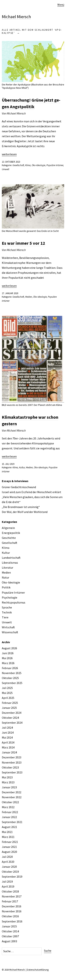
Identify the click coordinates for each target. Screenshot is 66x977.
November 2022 (11, 797)
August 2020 (9, 852)
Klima (28, 165)
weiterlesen (9, 154)
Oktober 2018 (10, 891)
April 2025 (8, 698)
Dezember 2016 (11, 906)
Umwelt (5, 169)
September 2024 (12, 722)
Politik (6, 587)
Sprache (7, 607)
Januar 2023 (9, 787)
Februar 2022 (10, 812)
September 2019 (12, 876)
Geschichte (9, 538)
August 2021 (9, 827)
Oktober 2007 (10, 936)
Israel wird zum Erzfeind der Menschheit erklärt (31, 492)
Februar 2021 (10, 842)
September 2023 (12, 772)
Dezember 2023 (11, 757)
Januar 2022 (9, 817)
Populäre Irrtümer (54, 165)
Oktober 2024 (10, 717)
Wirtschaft (8, 627)
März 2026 (8, 663)
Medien (28, 296)
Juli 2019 (7, 881)
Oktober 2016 (10, 916)
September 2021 (12, 822)
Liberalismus (10, 562)
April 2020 (8, 861)
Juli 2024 (7, 727)
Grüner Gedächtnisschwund (19, 487)
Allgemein (8, 528)
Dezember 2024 (11, 712)
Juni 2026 (8, 653)
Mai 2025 (7, 693)
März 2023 (8, 782)
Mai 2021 (7, 832)
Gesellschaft (18, 165)
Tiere (5, 617)
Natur (5, 577)
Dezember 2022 (11, 792)
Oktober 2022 (10, 802)
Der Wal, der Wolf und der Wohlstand (24, 512)
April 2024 (8, 742)
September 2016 (12, 921)
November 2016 (11, 911)
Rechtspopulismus (13, 602)
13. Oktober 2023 (11, 161)
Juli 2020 (7, 857)
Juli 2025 (7, 688)
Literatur (7, 567)
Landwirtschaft (11, 557)
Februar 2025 (10, 703)
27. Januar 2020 (10, 293)
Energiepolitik (11, 533)
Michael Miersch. (17, 969)
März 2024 (8, 747)
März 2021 (8, 837)
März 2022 (8, 807)
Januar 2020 (9, 866)
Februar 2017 (10, 901)
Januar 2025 (9, 708)
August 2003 (9, 941)
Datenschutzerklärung (38, 969)
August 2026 (9, 648)
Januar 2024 (9, 752)
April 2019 (8, 886)
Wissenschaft (10, 632)
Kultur (22, 467)
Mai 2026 (7, 658)
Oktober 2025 (10, 678)
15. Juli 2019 (8, 464)
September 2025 (12, 683)
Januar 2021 (9, 847)
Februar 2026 (10, 668)
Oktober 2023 (10, 767)
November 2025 (11, 673)
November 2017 (11, 896)
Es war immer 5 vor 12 (23, 243)
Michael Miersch (16, 16)
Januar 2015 (9, 926)
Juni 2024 (8, 732)
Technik (7, 612)
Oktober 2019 (10, 871)
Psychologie (9, 597)
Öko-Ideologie (38, 165)
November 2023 (11, 762)
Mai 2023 (7, 777)
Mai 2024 (7, 737)
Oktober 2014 (10, 931)
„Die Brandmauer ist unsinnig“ (21, 507)
